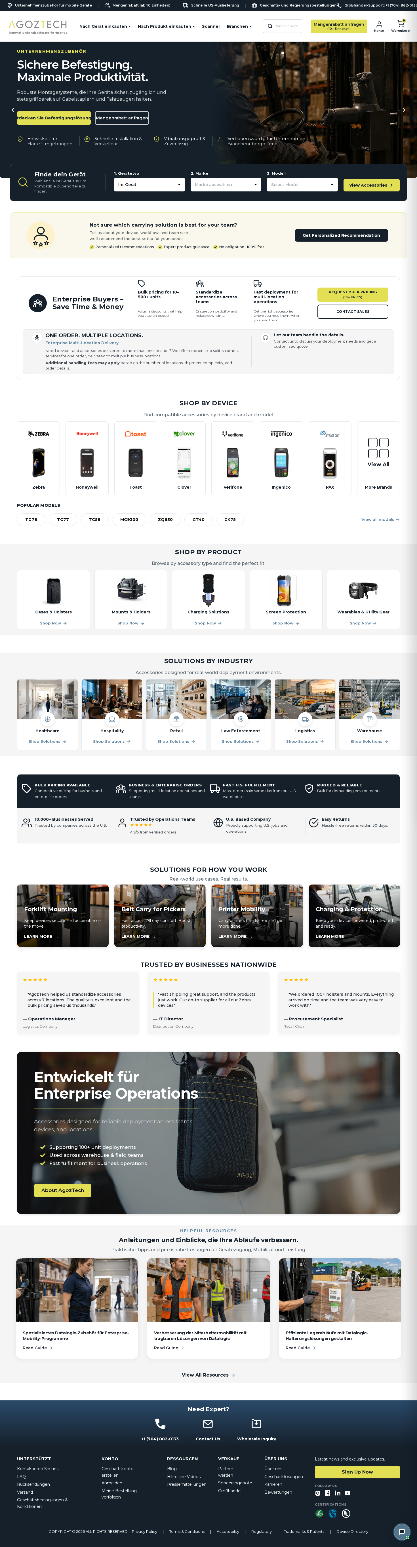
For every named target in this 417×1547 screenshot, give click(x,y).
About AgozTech (62, 1190)
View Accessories (368, 185)
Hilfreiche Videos (184, 1476)
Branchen (237, 26)
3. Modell (276, 173)
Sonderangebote (235, 1482)
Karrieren (273, 1484)
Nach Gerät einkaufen (103, 26)
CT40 (199, 519)
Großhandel (229, 1490)
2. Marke (199, 173)
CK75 (230, 519)
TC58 (94, 519)
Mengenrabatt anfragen (122, 118)
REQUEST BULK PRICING (353, 294)
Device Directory (352, 1531)
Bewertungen (278, 1492)
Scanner (211, 26)
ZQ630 (165, 519)
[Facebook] (327, 1493)
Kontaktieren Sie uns (37, 1468)
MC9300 (129, 519)
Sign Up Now (357, 1472)
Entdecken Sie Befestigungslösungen (54, 118)
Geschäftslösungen (283, 1476)
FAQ (21, 1476)
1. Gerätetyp (126, 173)
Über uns (273, 1468)
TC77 (63, 519)
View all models (377, 519)
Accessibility (228, 1531)
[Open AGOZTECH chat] (402, 1532)
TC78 (31, 519)
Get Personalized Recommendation (341, 235)
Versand (25, 1492)
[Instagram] (318, 1493)
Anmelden (112, 1482)
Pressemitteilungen (187, 1484)
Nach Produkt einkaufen (164, 26)
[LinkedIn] (337, 1493)
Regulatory (261, 1531)
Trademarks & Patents (304, 1531)
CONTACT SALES (353, 311)
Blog (172, 1468)
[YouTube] (347, 1493)
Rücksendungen (33, 1484)
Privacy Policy (144, 1531)
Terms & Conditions (187, 1531)
